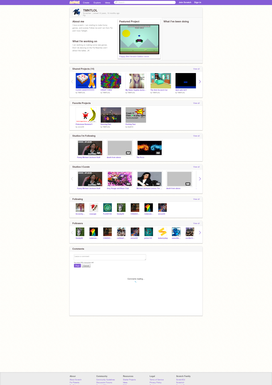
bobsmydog (163, 238)
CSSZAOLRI (135, 214)
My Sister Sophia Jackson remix (136, 90)
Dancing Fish (106, 124)
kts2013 (130, 127)
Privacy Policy (156, 382)
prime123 (148, 238)
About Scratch (75, 379)
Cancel (86, 265)
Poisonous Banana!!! (84, 124)
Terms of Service (157, 379)
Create (86, 2)
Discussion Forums (104, 382)
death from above (114, 157)
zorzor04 (81, 127)
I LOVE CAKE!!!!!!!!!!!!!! (85, 90)
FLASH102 (107, 214)
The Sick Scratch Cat (158, 90)
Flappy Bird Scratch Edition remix (134, 56)
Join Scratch (185, 2)
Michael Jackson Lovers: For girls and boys (149, 188)
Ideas (107, 2)
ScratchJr (180, 382)
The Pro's (140, 157)
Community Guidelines (105, 379)
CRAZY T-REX (106, 90)
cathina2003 (121, 238)
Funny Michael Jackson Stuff (88, 157)
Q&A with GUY (181, 90)
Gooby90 (120, 214)
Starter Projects (129, 379)
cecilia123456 (190, 238)
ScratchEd (180, 379)
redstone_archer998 (149, 214)
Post (77, 265)
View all (196, 68)
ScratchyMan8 (80, 214)
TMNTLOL (81, 92)
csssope (92, 214)
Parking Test (131, 124)
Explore (97, 2)
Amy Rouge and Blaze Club (118, 188)
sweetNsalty (176, 238)
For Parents (74, 382)
